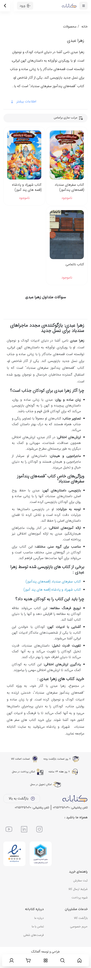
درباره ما (39, 918)
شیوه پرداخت (80, 897)
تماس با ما (38, 926)
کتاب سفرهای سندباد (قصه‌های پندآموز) (69, 187)
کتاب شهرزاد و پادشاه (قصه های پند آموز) (26, 187)
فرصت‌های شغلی (33, 935)
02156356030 (61, 807)
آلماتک (35, 951)
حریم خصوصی (79, 926)
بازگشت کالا (81, 918)
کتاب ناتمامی (75, 264)
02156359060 (23, 807)
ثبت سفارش (80, 880)
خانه (84, 26)
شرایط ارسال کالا (78, 889)
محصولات (69, 26)
